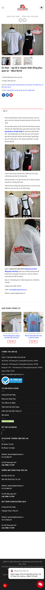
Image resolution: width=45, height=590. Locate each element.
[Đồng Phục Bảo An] (22, 7)
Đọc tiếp (11, 341)
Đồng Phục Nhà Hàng (30, 17)
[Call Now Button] (5, 585)
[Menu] (3, 7)
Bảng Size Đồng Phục (9, 399)
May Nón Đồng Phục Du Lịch (11, 479)
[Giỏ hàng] (41, 7)
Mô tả (5, 111)
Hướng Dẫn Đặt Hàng (8, 395)
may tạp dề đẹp (18, 90)
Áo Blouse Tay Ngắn (8, 448)
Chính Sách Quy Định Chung (10, 407)
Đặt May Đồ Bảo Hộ (8, 476)
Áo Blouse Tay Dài (7, 444)
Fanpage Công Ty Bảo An (10, 511)
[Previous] (5, 39)
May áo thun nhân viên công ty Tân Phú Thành (33, 337)
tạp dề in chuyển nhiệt (28, 90)
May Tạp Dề (7, 87)
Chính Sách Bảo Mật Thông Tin (12, 411)
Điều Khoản (5, 415)
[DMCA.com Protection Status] (8, 421)
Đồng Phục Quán (13, 17)
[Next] (40, 39)
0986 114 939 (9, 465)
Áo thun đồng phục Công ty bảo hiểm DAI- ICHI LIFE (11, 337)
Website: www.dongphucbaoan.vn (12, 454)
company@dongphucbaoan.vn (18, 290)
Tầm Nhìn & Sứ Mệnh (8, 403)
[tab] (22, 111)
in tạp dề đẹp (10, 90)
